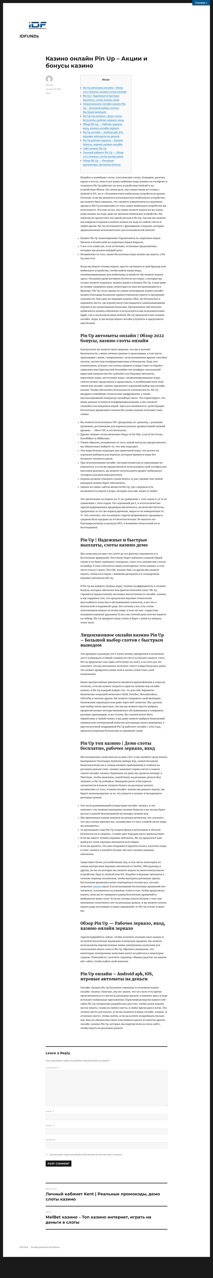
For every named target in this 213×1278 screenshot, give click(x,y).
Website (50, 1140)
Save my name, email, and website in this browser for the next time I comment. (86, 1154)
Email (50, 1125)
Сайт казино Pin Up (94, 148)
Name (50, 1111)
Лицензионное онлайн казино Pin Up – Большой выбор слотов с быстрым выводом (104, 107)
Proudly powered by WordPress (45, 1247)
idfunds (49, 85)
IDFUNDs (29, 36)
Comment (52, 1068)
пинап (97, 886)
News (48, 93)
